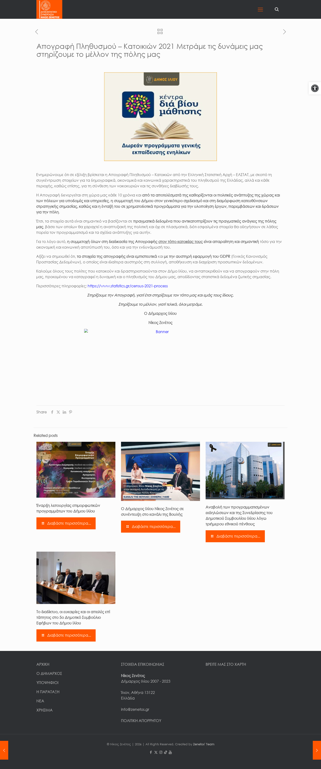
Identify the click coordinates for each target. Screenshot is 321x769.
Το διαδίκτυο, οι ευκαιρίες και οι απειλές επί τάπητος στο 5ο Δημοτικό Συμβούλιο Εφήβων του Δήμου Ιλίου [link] (73, 617)
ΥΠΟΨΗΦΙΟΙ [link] (47, 682)
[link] (315, 88)
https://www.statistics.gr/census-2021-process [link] (128, 286)
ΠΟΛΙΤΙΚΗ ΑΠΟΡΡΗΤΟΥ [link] (141, 720)
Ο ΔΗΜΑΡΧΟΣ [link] (49, 673)
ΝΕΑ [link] (40, 701)
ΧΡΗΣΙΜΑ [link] (44, 710)
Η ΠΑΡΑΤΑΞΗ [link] (47, 691)
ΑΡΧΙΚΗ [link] (42, 664)
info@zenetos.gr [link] (135, 709)
